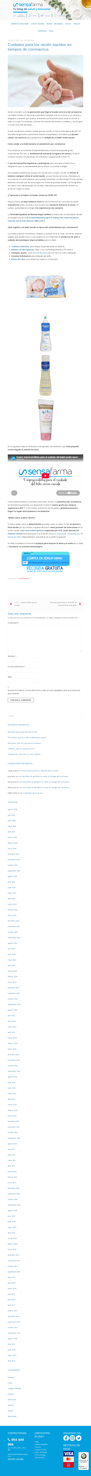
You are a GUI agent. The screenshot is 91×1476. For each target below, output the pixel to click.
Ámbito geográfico (42, 1444)
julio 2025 (11, 882)
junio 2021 (12, 1155)
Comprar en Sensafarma (20, 24)
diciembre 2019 (13, 1255)
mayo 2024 (12, 960)
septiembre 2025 (14, 871)
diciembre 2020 (13, 1188)
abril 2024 (11, 965)
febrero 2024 (13, 976)
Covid (51, 31)
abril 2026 (11, 832)
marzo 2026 (12, 837)
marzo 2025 (12, 904)
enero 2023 (12, 1049)
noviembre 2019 (14, 1261)
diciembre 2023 (13, 988)
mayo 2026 (12, 826)
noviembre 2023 (14, 993)
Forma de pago (41, 1455)
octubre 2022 (13, 1066)
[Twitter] (79, 1438)
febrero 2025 (13, 910)
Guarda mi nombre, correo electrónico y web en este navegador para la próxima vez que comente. (44, 692)
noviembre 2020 (14, 1194)
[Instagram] (72, 1438)
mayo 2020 (12, 1227)
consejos (11, 1377)
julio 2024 (11, 949)
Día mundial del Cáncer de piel (31, 793)
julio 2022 (11, 1082)
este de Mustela (40, 253)
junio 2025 (12, 887)
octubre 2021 (13, 1132)
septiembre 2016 (14, 1333)
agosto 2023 (12, 1010)
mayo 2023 (12, 1027)
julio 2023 (11, 1015)
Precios (38, 1447)
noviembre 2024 (14, 926)
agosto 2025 (12, 876)
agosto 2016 (12, 1339)
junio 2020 (12, 1222)
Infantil (49, 24)
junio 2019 (12, 1283)
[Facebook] (66, 1438)
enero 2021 (12, 1183)
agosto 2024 (12, 943)
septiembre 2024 (14, 938)
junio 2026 (12, 821)
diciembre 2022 (13, 1055)
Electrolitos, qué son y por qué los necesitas (24, 743)
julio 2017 (11, 1294)
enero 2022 (12, 1116)
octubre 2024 (13, 932)
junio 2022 (12, 1088)
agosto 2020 (12, 1210)
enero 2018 (12, 1288)
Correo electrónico (16, 666)
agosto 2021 (12, 1144)
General (11, 1405)
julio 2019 (11, 1277)
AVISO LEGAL (16, 1459)
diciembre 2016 (13, 1316)
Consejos (76, 24)
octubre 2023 (13, 999)
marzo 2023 (12, 1038)
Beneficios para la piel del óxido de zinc (22, 732)
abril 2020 (11, 1233)
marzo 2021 (12, 1171)
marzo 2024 (12, 971)
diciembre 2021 (13, 1121)
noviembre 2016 (14, 1322)
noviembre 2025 (14, 860)
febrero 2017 (13, 1311)
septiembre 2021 (14, 1138)
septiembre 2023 (14, 1004)
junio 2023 (12, 1021)
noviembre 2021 (14, 1127)
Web (10, 677)
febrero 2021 (13, 1177)
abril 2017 (11, 1305)
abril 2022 (11, 1099)
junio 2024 (12, 954)
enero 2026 (12, 848)
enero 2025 (12, 915)
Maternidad (58, 24)
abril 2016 (11, 1361)
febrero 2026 (13, 843)
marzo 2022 (12, 1105)
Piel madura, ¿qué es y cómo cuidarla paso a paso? (27, 737)
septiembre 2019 (14, 1272)
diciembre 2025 (13, 854)
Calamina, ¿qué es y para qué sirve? (21, 749)
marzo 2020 (12, 1238)
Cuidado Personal (38, 24)
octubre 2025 (13, 865)
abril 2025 (11, 898)
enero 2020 (12, 1249)
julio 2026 (11, 815)
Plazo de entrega (41, 1452)
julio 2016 (11, 1344)
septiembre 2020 (14, 1205)
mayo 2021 (12, 1160)
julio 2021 (11, 1149)
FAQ (37, 1442)
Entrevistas (42, 31)
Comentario (14, 623)
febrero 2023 (13, 1043)
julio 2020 (11, 1216)
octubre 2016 (13, 1327)
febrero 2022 (13, 1110)
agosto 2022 (12, 1077)
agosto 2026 (12, 809)
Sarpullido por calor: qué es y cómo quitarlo (24, 754)
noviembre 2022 (14, 1060)
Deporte (68, 24)
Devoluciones (40, 1457)
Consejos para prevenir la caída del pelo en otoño (39, 771)
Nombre (12, 656)
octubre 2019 (13, 1266)
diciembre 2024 (13, 921)
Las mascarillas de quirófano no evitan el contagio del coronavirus (43, 776)
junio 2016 (12, 1350)
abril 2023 (11, 1032)
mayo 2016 (12, 1355)
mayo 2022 (12, 1093)
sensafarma (29, 40)
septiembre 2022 (14, 1071)
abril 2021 (11, 1166)
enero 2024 (12, 982)
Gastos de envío (41, 1450)
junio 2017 (12, 1300)
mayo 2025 (12, 893)
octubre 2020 (13, 1199)
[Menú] (87, 1453)
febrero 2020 (13, 1244)
